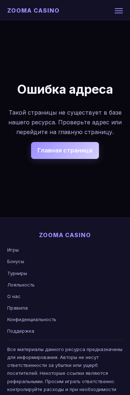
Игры (13, 250)
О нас (14, 296)
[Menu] (119, 10)
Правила (17, 308)
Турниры (17, 273)
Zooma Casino (33, 10)
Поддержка (20, 331)
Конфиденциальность (31, 319)
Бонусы (15, 261)
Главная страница (65, 150)
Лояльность (21, 285)
